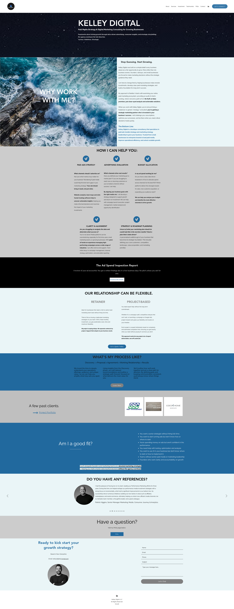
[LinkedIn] (208, 6)
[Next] (226, 496)
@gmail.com (65, 559)
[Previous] (7, 496)
